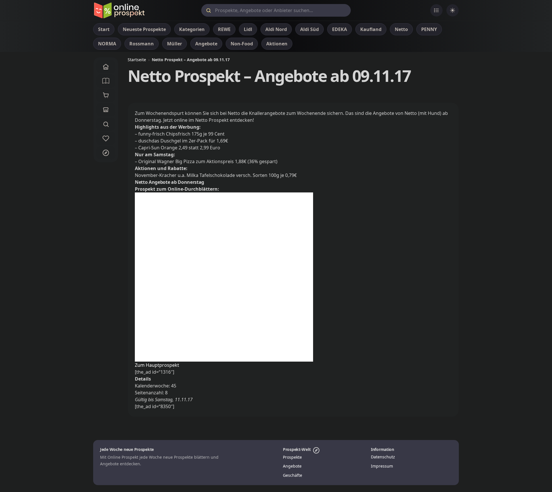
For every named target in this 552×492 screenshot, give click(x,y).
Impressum (382, 466)
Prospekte (292, 457)
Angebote (292, 466)
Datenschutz (383, 457)
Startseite (137, 59)
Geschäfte (292, 475)
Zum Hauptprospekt (157, 365)
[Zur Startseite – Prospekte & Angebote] (119, 10)
